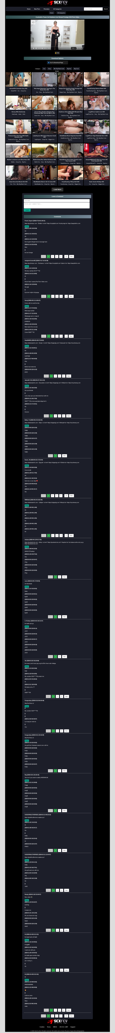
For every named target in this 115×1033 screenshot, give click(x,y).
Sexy (49, 68)
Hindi (24, 114)
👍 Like (57, 52)
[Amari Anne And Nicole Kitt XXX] (9, 184)
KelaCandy (14, 114)
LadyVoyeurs (38, 139)
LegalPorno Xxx (89, 114)
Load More (57, 189)
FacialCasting (64, 184)
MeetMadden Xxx (39, 184)
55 (66, 1016)
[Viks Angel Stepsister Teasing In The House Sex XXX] (35, 92)
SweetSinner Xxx (65, 163)
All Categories (57, 9)
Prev (43, 256)
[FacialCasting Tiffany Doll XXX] (59, 184)
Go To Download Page (55, 62)
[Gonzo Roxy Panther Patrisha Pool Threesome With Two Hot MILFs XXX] (33, 115)
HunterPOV (14, 90)
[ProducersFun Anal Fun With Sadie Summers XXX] (7, 139)
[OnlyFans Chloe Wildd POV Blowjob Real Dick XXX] (60, 115)
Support (72, 1027)
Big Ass (69, 68)
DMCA (55, 1027)
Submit (27, 210)
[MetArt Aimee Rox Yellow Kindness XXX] (33, 162)
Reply (26, 226)
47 (66, 256)
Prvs (14, 184)
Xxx (44, 68)
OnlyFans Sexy (65, 115)
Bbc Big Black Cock (59, 68)
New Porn (37, 9)
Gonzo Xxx (37, 115)
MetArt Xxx (37, 162)
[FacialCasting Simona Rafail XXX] (85, 91)
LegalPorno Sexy (91, 138)
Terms (49, 1027)
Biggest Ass (51, 139)
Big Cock (76, 68)
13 (66, 495)
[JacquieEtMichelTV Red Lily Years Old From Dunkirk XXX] (85, 163)
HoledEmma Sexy (65, 138)
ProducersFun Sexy (13, 139)
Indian (19, 114)
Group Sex (23, 90)
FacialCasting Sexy (91, 90)
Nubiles (13, 162)
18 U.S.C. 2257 (64, 1027)
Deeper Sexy (63, 92)
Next (71, 256)
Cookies (42, 1027)
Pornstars (47, 9)
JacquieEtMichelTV (91, 163)
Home (28, 9)
